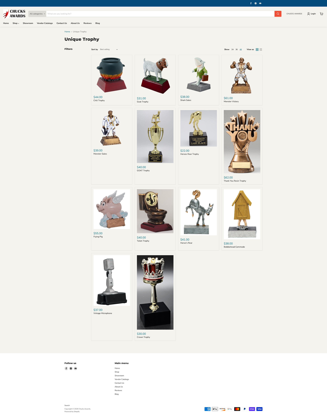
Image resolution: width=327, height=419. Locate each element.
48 (241, 49)
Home (6, 23)
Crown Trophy (143, 337)
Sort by (94, 49)
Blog (97, 23)
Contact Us (62, 23)
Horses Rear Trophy (189, 154)
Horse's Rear (186, 243)
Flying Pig (98, 236)
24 (232, 49)
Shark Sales (185, 100)
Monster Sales (100, 153)
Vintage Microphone (103, 313)
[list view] (260, 49)
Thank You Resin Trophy (235, 180)
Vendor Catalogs (45, 23)
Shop (15, 23)
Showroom (28, 23)
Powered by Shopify (72, 411)
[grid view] (257, 49)
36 (237, 49)
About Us (75, 23)
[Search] (278, 14)
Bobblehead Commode (234, 247)
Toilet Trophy (143, 241)
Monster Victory (231, 101)
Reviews (88, 23)
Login (313, 13)
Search (67, 405)
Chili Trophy (99, 100)
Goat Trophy (142, 101)
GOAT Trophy (143, 170)
